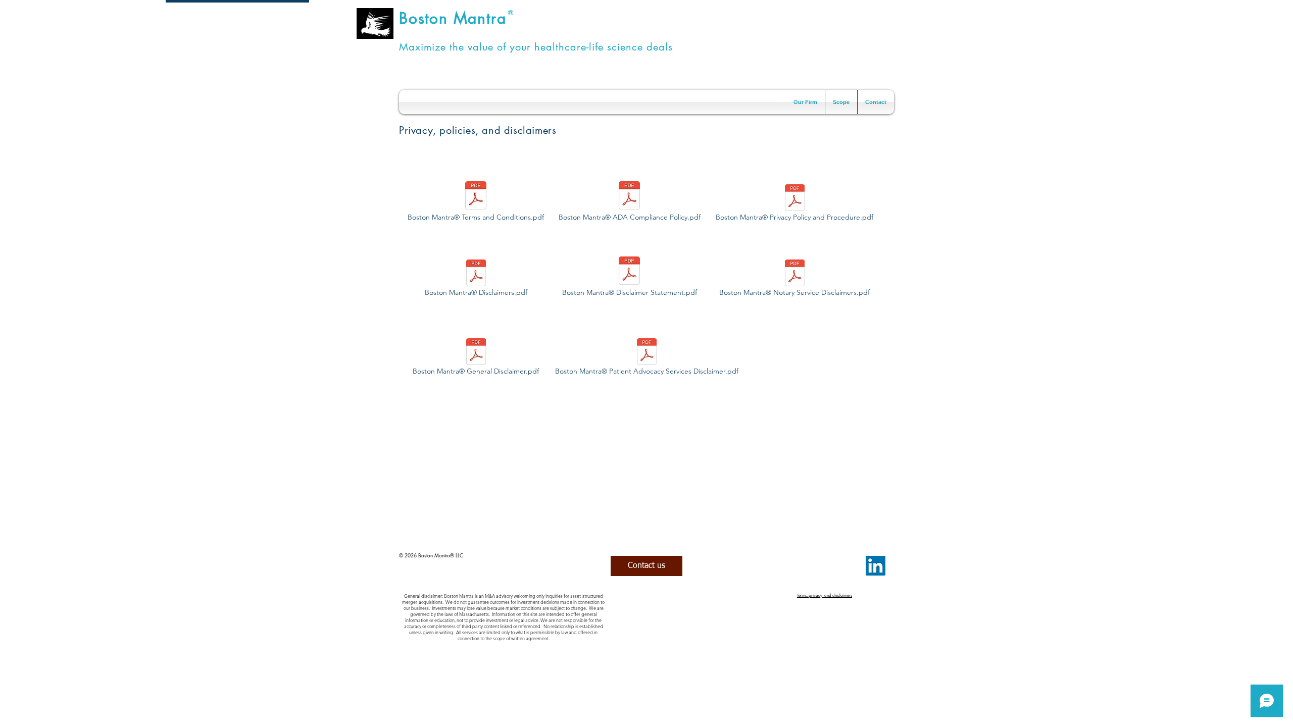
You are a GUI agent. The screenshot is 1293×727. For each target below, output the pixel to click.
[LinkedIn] (875, 566)
